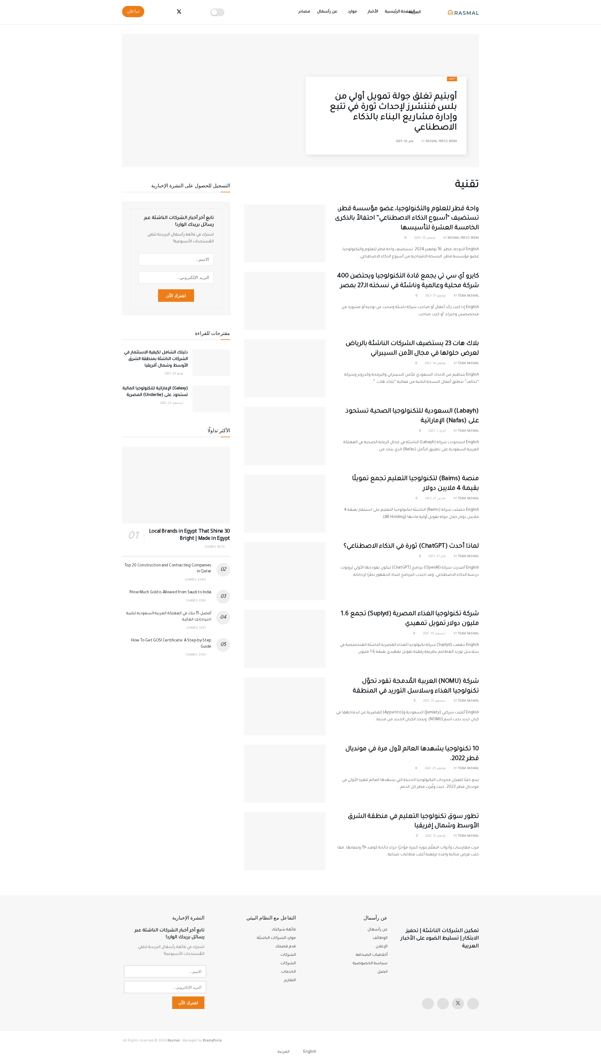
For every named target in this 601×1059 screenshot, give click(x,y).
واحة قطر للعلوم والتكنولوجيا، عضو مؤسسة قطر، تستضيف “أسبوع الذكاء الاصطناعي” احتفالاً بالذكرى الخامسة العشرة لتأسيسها (407, 219)
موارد (352, 12)
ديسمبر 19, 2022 (435, 634)
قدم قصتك (285, 947)
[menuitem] (313, 1052)
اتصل (383, 972)
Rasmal (173, 1041)
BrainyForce (212, 1041)
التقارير (290, 980)
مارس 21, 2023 (436, 498)
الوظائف (380, 938)
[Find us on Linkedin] (428, 1003)
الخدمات (288, 972)
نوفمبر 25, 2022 (436, 768)
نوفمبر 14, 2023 (436, 363)
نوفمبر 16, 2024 (425, 238)
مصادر (304, 12)
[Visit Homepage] (463, 12)
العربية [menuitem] (284, 1052)
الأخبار (373, 12)
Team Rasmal (468, 296)
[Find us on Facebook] (443, 1003)
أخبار (452, 79)
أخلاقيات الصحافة (372, 955)
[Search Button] (155, 12)
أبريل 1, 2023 (438, 431)
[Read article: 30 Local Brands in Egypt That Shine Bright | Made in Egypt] (176, 485)
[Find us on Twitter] (458, 1003)
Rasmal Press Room (441, 141)
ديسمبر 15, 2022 (435, 701)
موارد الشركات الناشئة (276, 938)
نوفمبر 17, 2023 (436, 296)
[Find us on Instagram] (473, 1003)
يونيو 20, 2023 (174, 374)
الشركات (288, 963)
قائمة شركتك (284, 930)
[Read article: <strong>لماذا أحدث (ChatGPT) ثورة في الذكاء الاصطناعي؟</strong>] (285, 571)
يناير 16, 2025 (405, 141)
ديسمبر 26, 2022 (172, 403)
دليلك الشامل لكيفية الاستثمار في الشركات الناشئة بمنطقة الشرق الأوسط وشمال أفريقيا (156, 359)
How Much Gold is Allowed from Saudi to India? (170, 592)
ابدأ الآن (133, 11)
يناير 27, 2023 (438, 556)
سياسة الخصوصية (370, 963)
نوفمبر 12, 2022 (436, 836)
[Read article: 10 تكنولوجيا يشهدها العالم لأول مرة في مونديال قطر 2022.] (285, 774)
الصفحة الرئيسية (400, 12)
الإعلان (382, 947)
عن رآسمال (327, 12)
